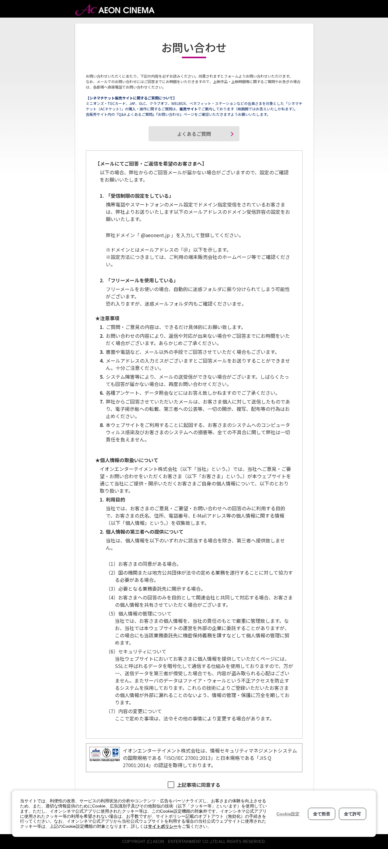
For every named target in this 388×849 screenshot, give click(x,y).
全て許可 (352, 813)
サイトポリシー (163, 826)
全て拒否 (321, 813)
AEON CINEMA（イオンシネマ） (115, 9)
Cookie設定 (287, 813)
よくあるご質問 (194, 133)
